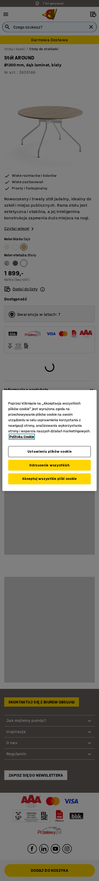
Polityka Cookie (22, 436)
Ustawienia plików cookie (49, 451)
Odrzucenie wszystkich (49, 465)
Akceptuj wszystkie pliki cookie (49, 478)
